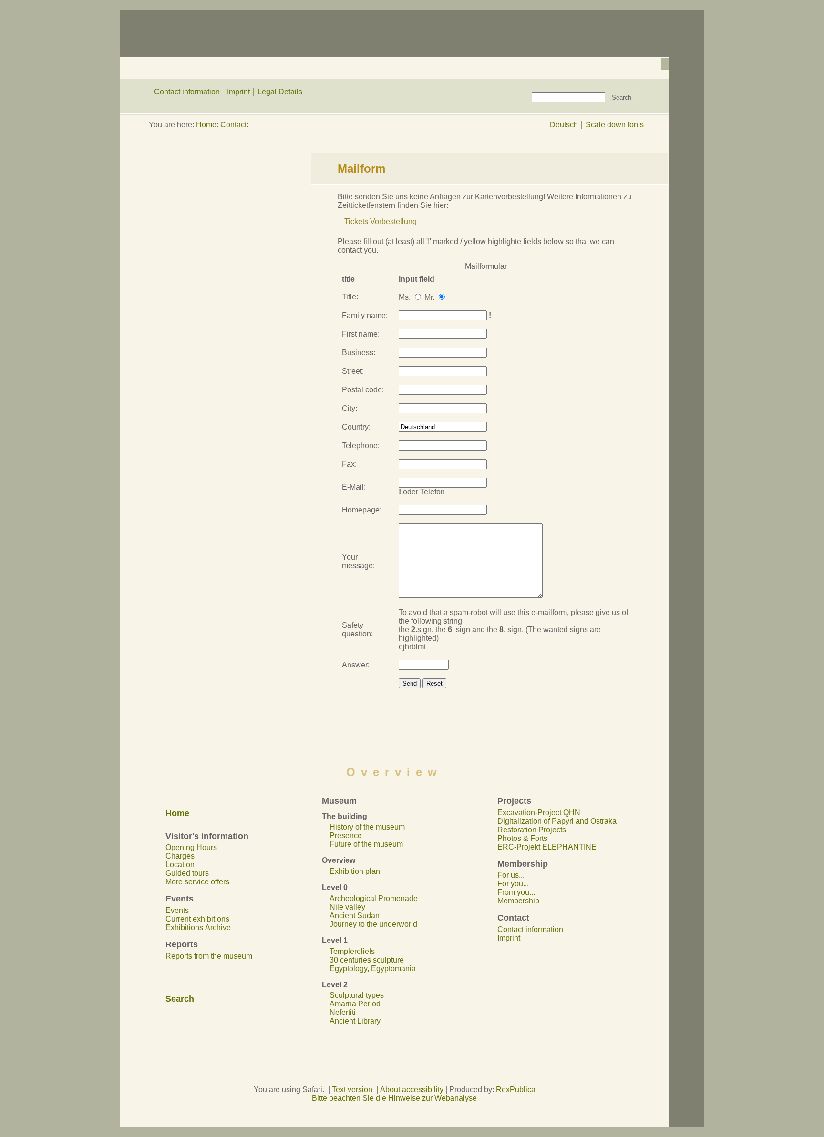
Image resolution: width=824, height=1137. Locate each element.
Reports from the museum (208, 956)
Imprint (238, 92)
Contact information (187, 92)
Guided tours (187, 873)
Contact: (234, 125)
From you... (516, 892)
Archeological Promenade (374, 898)
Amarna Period (355, 1004)
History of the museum (367, 827)
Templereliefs (352, 951)
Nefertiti (343, 1012)
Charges (180, 856)
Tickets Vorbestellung (380, 221)
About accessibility (411, 1090)
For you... (513, 884)
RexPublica (516, 1090)
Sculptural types (357, 995)
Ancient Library (355, 1021)
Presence (346, 835)
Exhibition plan (355, 871)
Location (180, 864)
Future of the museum (366, 844)
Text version (352, 1090)
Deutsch (564, 125)
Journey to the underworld (373, 924)
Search (179, 999)
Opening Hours (191, 847)
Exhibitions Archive (198, 927)
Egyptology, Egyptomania (373, 968)
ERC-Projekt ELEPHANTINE (547, 847)
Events (177, 910)
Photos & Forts (522, 838)
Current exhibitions (197, 919)
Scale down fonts (615, 125)
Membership (518, 901)
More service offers (197, 882)
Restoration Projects (531, 830)
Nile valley (347, 907)
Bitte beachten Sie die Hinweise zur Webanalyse (394, 1098)
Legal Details (280, 92)
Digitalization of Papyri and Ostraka (557, 821)
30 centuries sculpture (367, 960)
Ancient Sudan (355, 916)
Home (206, 125)
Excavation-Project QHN (538, 813)
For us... (511, 875)
